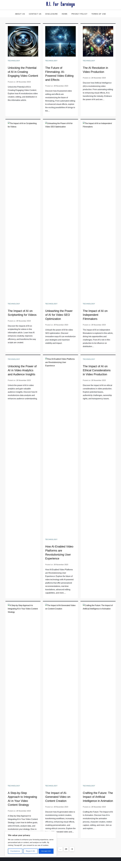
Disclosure (51, 14)
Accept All (46, 851)
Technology (14, 61)
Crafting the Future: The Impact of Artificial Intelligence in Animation (98, 796)
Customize (15, 851)
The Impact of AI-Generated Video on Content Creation (57, 796)
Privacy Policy (79, 14)
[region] (31, 843)
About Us (20, 14)
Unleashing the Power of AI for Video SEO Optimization (59, 314)
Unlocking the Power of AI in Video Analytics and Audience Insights (22, 370)
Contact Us (35, 14)
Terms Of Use (98, 14)
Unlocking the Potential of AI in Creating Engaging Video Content (23, 71)
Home (64, 14)
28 (66, 849)
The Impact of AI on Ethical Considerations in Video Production (97, 370)
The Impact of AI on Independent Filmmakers (95, 314)
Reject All (30, 851)
